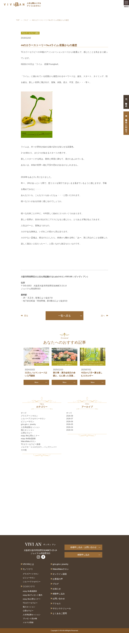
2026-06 (69, 421)
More (36, 382)
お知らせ (57, 589)
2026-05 (69, 424)
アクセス (57, 603)
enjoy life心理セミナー (30, 436)
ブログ (25, 20)
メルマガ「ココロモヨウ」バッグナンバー (39, 447)
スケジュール (65, 608)
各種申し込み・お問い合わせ (83, 547)
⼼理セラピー (28, 611)
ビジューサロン (27, 421)
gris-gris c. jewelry (28, 424)
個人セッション (27, 430)
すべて (24, 413)
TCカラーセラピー (30, 603)
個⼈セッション (29, 607)
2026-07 (69, 418)
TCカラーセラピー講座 (30, 444)
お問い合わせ (59, 599)
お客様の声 (58, 579)
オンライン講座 (60, 574)
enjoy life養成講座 (28, 438)
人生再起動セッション (30, 427)
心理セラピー (26, 433)
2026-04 (69, 427)
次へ (103, 316)
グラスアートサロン (29, 416)
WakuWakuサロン (28, 441)
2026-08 (69, 416)
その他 (24, 450)
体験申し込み (83, 555)
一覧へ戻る (64, 315)
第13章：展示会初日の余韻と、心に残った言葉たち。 (64, 376)
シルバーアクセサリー (31, 582)
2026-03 (69, 430)
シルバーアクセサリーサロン (33, 418)
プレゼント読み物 (30, 618)
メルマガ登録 (28, 622)
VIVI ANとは (28, 564)
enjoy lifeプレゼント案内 (32, 595)
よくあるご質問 (60, 613)
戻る (26, 316)
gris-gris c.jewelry (60, 564)
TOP (18, 20)
